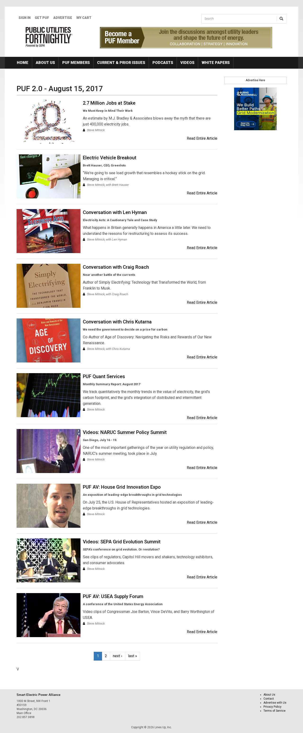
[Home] (49, 37)
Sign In (24, 18)
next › (117, 656)
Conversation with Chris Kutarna (117, 322)
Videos (187, 62)
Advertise (62, 18)
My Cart (83, 18)
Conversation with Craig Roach (116, 267)
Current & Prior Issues (121, 62)
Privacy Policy (272, 706)
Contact (268, 698)
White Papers (216, 62)
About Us (45, 62)
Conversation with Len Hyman (115, 212)
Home (22, 62)
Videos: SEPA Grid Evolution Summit (121, 542)
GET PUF (42, 18)
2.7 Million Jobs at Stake (109, 103)
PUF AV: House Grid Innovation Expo (122, 487)
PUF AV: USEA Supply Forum (113, 596)
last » (132, 656)
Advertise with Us (274, 702)
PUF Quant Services (104, 376)
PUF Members (76, 62)
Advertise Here (255, 80)
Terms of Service (274, 710)
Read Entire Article (202, 138)
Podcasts (162, 62)
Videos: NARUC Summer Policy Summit (125, 432)
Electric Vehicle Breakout (109, 158)
